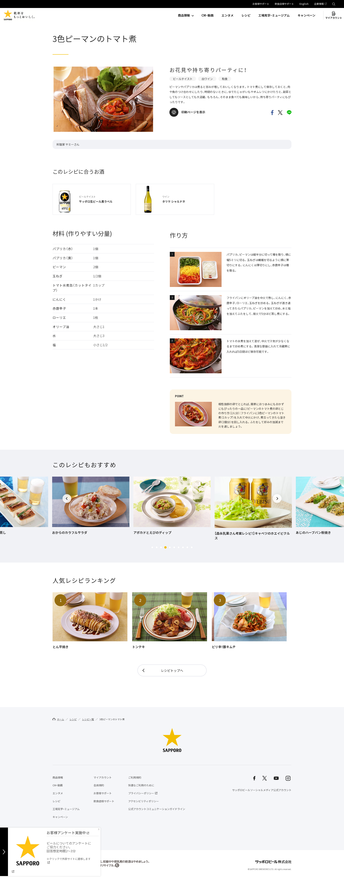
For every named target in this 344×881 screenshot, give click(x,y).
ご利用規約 (134, 777)
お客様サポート (260, 4)
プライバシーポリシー (141, 793)
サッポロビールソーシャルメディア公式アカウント (261, 790)
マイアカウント (333, 18)
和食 (225, 79)
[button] (152, 547)
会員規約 (99, 785)
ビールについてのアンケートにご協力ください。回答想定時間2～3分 (69, 851)
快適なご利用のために (141, 785)
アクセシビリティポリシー (143, 801)
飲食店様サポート (284, 4)
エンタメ (228, 15)
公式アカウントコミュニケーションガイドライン (156, 809)
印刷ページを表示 (193, 112)
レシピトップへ (172, 670)
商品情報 (184, 15)
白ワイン (207, 79)
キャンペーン (306, 15)
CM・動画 (207, 15)
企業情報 (319, 4)
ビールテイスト (183, 79)
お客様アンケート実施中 (66, 832)
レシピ (245, 15)
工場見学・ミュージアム (274, 15)
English (304, 4)
